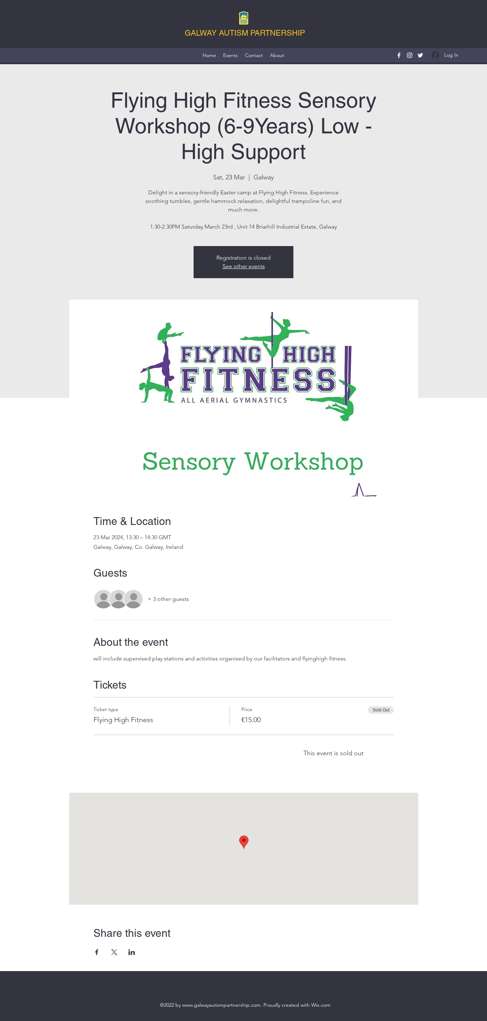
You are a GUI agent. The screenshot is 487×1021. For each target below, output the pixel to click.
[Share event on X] (114, 952)
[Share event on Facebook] (96, 952)
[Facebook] (399, 55)
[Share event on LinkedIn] (131, 952)
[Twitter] (420, 55)
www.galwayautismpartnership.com (221, 1005)
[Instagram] (409, 55)
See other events (243, 266)
